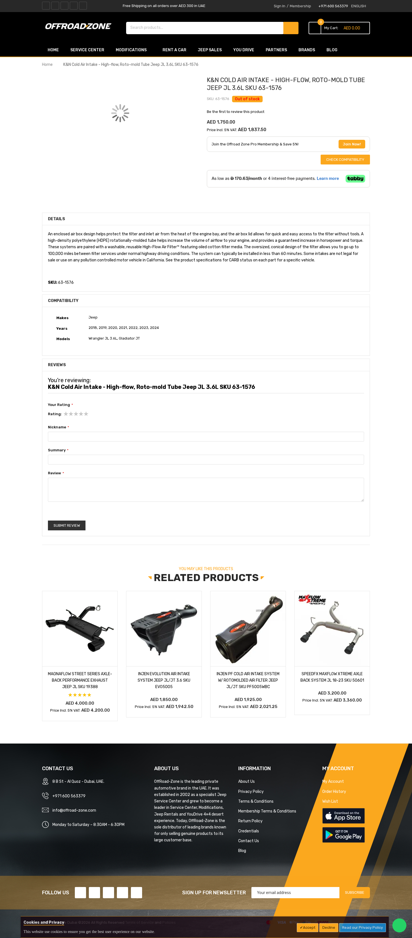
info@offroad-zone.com (74, 810)
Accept (309, 927)
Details (56, 219)
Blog (242, 850)
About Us (246, 781)
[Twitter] (55, 6)
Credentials (248, 831)
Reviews (57, 365)
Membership (300, 6)
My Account (333, 781)
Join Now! (352, 144)
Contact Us (248, 841)
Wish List (330, 801)
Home (47, 64)
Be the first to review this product (235, 112)
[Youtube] (74, 6)
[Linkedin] (64, 6)
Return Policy (250, 821)
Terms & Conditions (256, 801)
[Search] (290, 28)
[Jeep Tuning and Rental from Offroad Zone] (80, 27)
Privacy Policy (251, 791)
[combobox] (205, 27)
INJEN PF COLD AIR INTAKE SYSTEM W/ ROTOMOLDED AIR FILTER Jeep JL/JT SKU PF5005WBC (248, 680)
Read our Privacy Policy (362, 927)
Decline (328, 927)
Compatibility (63, 300)
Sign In (279, 6)
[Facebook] (46, 6)
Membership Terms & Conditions (267, 811)
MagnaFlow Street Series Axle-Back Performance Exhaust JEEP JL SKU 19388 (80, 680)
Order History (334, 791)
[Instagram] (83, 6)
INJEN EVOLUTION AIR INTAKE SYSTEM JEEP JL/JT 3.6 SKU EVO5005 (164, 680)
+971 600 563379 (333, 6)
